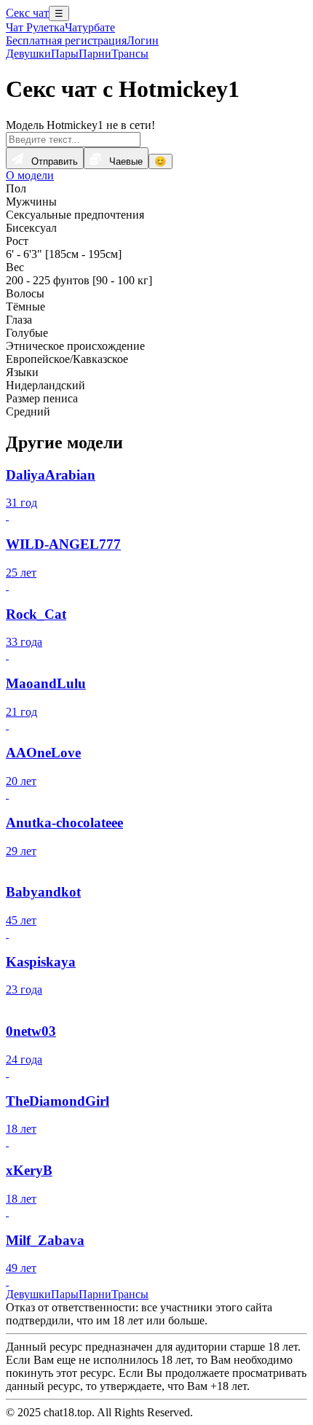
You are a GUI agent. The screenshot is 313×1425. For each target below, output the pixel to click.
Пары (65, 53)
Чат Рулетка (35, 27)
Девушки (28, 53)
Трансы (129, 53)
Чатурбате (90, 27)
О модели (30, 175)
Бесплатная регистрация (66, 40)
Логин (143, 40)
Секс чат (27, 13)
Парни (95, 53)
